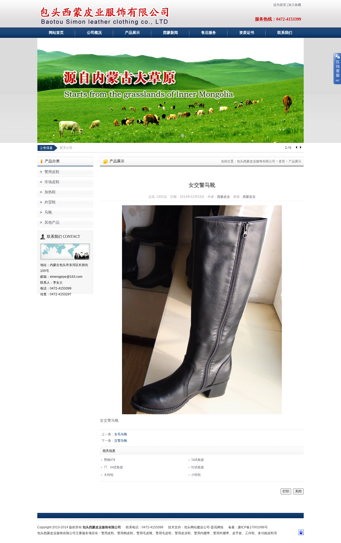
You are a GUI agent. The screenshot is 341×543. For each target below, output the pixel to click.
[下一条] (300, 148)
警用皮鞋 (51, 172)
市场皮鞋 (51, 182)
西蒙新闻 (170, 33)
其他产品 (51, 222)
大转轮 (108, 475)
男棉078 (109, 460)
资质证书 (246, 33)
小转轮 (196, 475)
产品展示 (132, 33)
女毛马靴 (120, 434)
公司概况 (94, 33)
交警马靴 (120, 441)
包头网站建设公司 (197, 527)
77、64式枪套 (113, 467)
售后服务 (208, 33)
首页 (282, 161)
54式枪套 (197, 460)
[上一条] (296, 148)
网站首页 (56, 33)
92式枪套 (197, 467)
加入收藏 (294, 5)
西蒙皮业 (223, 197)
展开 (337, 68)
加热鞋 (50, 192)
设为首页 (279, 5)
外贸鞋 (50, 202)
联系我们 (284, 33)
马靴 (48, 212)
